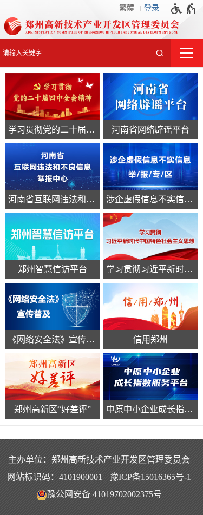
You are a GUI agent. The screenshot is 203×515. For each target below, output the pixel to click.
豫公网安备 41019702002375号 (104, 494)
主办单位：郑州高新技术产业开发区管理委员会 (99, 459)
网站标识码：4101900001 (54, 476)
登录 (151, 8)
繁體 (126, 8)
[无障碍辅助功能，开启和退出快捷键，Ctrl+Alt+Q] (184, 8)
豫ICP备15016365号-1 (150, 476)
